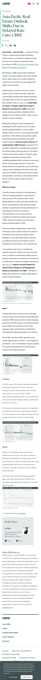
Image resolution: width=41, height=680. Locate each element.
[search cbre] (33, 4)
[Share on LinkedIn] (11, 45)
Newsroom (5, 641)
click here (22, 513)
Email (20, 541)
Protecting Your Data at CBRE (10, 654)
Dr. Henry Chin (21, 103)
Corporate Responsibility (10, 632)
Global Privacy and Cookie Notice (21, 651)
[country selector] (29, 4)
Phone (9, 541)
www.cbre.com (7, 607)
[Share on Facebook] (2, 45)
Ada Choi (9, 264)
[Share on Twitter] (6, 45)
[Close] (38, 664)
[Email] (15, 45)
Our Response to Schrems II (27, 658)
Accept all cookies (26, 677)
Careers (4, 628)
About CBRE (6, 624)
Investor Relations (8, 637)
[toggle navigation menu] (38, 4)
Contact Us (5, 651)
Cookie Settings (13, 677)
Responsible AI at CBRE (9, 658)
